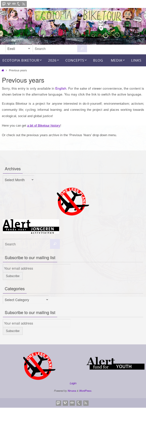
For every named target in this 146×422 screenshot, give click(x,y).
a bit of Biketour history (43, 125)
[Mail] (14, 4)
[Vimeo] (9, 4)
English (60, 88)
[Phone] (19, 4)
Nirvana (72, 390)
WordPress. (85, 390)
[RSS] (24, 4)
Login (73, 383)
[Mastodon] (4, 4)
